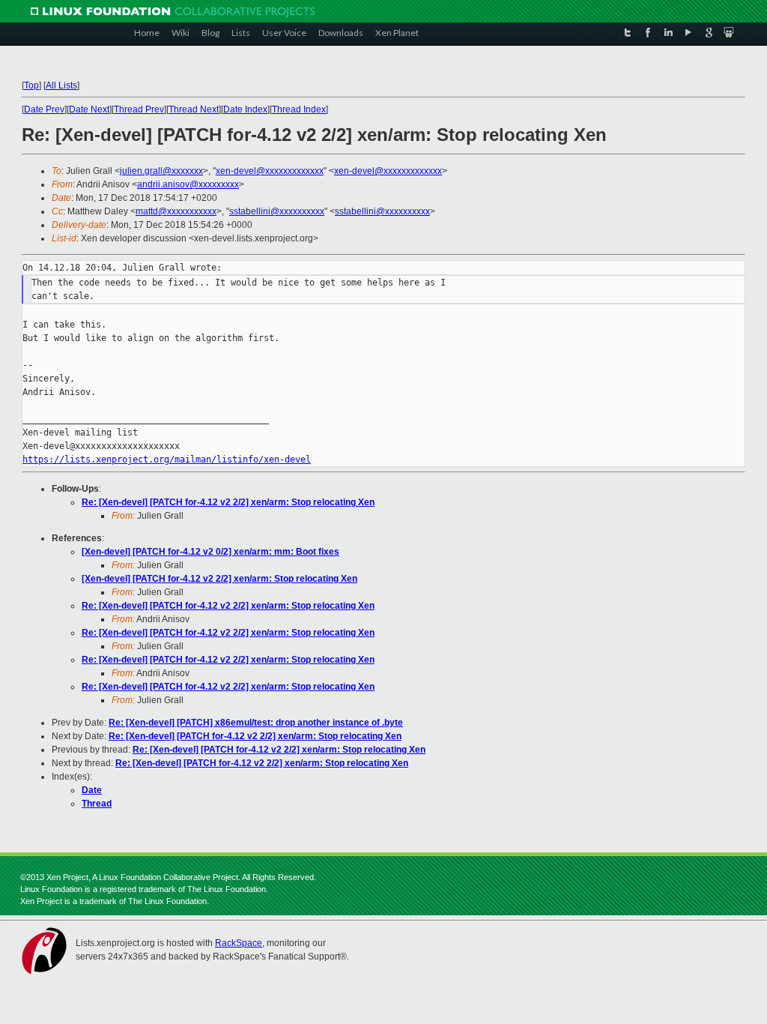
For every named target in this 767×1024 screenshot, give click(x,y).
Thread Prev (139, 109)
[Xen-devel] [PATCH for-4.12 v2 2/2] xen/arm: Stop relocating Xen (219, 578)
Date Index (245, 109)
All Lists (61, 85)
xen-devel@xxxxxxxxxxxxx (270, 171)
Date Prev (44, 109)
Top (31, 85)
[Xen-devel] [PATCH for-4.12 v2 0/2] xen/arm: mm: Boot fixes (210, 551)
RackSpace (238, 943)
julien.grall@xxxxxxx (161, 171)
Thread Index (299, 109)
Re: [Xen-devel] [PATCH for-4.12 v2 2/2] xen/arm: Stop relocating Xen (228, 502)
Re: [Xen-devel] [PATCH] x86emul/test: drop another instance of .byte (256, 722)
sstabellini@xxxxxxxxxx (276, 211)
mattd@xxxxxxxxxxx (176, 211)
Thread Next (194, 109)
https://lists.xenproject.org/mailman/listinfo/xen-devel (166, 459)
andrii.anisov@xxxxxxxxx (188, 184)
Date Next (89, 109)
